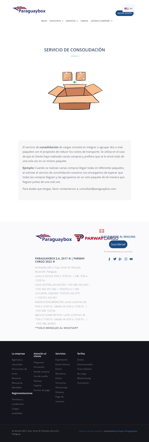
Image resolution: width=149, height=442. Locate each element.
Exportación (61, 359)
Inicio (44, 20)
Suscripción (83, 382)
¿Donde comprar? (101, 20)
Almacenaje (61, 387)
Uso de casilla (41, 376)
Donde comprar (42, 371)
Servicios (71, 20)
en (130, 8)
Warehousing (84, 378)
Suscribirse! (118, 244)
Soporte (38, 385)
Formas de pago (42, 390)
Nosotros (55, 20)
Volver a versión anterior (90, 431)
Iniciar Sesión (124, 13)
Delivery (59, 392)
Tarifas (84, 20)
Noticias (38, 380)
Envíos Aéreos (62, 364)
